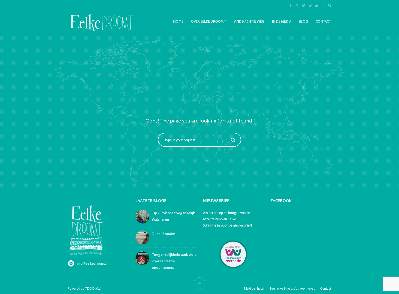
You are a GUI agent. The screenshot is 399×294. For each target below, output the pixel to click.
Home (178, 21)
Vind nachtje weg (249, 21)
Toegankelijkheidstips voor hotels (292, 288)
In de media (281, 21)
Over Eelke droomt (208, 21)
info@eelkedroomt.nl (92, 263)
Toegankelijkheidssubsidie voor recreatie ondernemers (174, 261)
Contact (323, 21)
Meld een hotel (254, 288)
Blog (303, 21)
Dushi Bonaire (163, 234)
